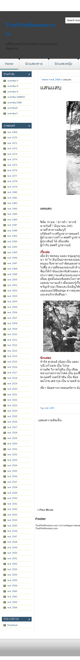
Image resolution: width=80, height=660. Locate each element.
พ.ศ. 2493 (12, 241)
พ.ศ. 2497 (12, 263)
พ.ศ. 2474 (12, 159)
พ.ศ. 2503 (12, 296)
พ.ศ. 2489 (12, 230)
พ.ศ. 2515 (12, 361)
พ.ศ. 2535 (12, 471)
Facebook (12, 625)
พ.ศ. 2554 (12, 574)
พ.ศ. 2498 (12, 268)
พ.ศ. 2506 (12, 312)
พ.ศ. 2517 (12, 372)
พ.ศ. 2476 (12, 170)
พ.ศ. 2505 (12, 307)
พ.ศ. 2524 (12, 411)
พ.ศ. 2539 (12, 493)
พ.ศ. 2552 (12, 564)
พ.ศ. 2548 (12, 542)
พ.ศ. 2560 (12, 591)
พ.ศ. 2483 (12, 208)
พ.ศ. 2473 (12, 154)
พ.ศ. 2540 (12, 498)
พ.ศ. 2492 (12, 236)
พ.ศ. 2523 (12, 405)
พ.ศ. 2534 (12, 465)
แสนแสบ (50, 87)
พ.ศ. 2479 (12, 187)
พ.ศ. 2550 (12, 553)
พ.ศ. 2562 (12, 596)
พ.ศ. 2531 (12, 449)
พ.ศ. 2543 (12, 514)
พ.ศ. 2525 (12, 416)
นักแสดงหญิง (63, 64)
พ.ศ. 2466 (12, 132)
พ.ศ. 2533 (12, 460)
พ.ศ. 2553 (12, 569)
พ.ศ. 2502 (12, 290)
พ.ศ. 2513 (12, 351)
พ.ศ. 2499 (12, 274)
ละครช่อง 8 (12, 86)
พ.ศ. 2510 (12, 334)
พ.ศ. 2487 (12, 225)
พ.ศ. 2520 (12, 389)
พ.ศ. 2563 (12, 602)
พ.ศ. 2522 (12, 400)
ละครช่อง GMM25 (16, 97)
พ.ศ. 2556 (12, 585)
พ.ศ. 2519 (12, 383)
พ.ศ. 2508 (12, 323)
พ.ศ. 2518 (12, 378)
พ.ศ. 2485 (12, 219)
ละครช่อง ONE (14, 102)
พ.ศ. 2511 (12, 340)
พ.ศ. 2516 (12, 367)
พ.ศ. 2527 (12, 427)
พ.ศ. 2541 (12, 504)
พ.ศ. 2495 (12, 252)
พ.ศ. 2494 (12, 247)
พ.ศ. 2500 (12, 279)
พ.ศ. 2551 (12, 558)
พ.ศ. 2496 (12, 258)
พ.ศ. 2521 (12, 394)
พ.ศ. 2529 (12, 438)
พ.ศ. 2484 (12, 214)
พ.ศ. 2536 (12, 476)
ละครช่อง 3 (12, 80)
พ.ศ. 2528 (12, 432)
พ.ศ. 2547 (12, 536)
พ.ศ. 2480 (12, 192)
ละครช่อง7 (12, 113)
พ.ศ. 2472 (12, 148)
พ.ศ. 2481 (12, 198)
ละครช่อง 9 (12, 91)
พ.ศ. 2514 (12, 356)
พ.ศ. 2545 (12, 525)
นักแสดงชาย (34, 64)
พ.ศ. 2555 (12, 580)
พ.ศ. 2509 (12, 329)
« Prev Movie (45, 509)
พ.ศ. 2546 (12, 531)
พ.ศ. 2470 (12, 137)
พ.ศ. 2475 (12, 165)
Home (9, 64)
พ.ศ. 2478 (12, 181)
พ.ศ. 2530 (12, 443)
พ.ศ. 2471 (12, 143)
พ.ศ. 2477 (12, 176)
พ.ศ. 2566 (12, 607)
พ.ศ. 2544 (12, 520)
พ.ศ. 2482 (12, 203)
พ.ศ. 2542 (12, 509)
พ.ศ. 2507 (12, 318)
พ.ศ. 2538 (12, 487)
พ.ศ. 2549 (12, 547)
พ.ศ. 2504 (12, 301)
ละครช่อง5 (12, 108)
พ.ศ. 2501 (12, 285)
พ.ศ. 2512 (12, 345)
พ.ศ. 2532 (12, 454)
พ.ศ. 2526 (12, 421)
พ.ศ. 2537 (12, 482)
